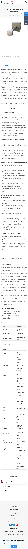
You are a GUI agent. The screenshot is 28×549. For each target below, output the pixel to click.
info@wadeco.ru (21, 531)
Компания (14, 504)
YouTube (17, 525)
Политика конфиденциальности (14, 511)
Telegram (13, 525)
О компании (14, 506)
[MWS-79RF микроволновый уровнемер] (14, 29)
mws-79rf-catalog (8, 481)
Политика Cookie (14, 515)
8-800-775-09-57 (9, 531)
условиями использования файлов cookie (11, 541)
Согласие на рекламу (14, 513)
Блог (14, 518)
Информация (14, 509)
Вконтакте (10, 525)
